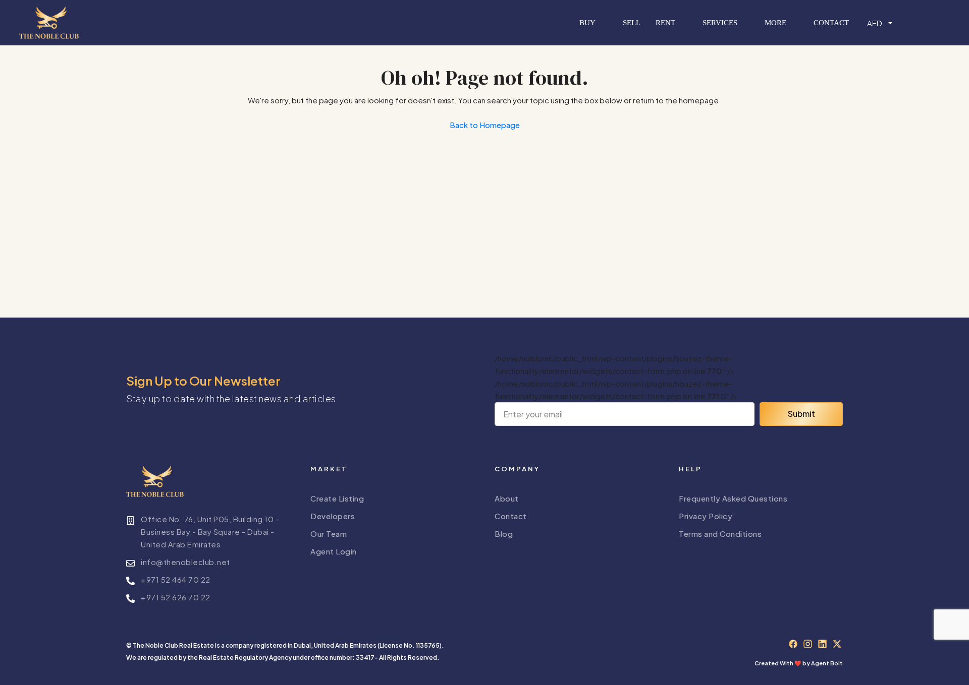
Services (720, 23)
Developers (332, 516)
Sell (631, 23)
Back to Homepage (485, 125)
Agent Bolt (827, 663)
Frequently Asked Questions (733, 498)
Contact (831, 23)
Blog (504, 533)
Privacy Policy (705, 516)
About (507, 498)
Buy (587, 23)
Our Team (328, 533)
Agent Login (333, 551)
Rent (665, 23)
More (775, 23)
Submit (801, 413)
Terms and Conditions (720, 533)
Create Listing (337, 498)
